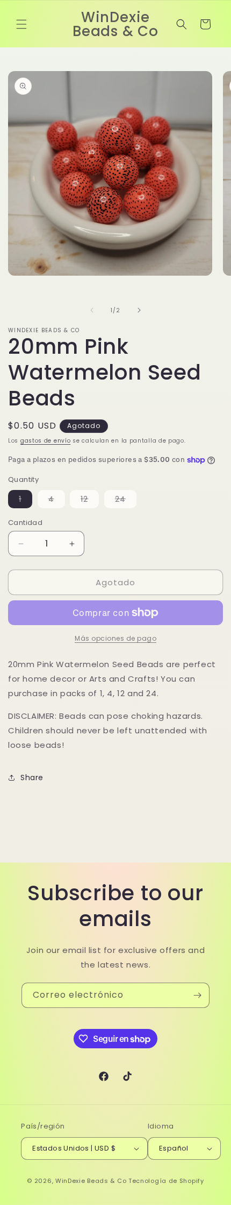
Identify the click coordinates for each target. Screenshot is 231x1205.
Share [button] (32, 777)
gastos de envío (45, 441)
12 (90, 500)
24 (125, 500)
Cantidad (25, 522)
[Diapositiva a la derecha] (139, 310)
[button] (21, 24)
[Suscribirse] (197, 995)
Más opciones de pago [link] (115, 638)
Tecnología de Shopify (166, 1180)
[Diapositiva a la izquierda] (92, 310)
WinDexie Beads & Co (90, 1180)
